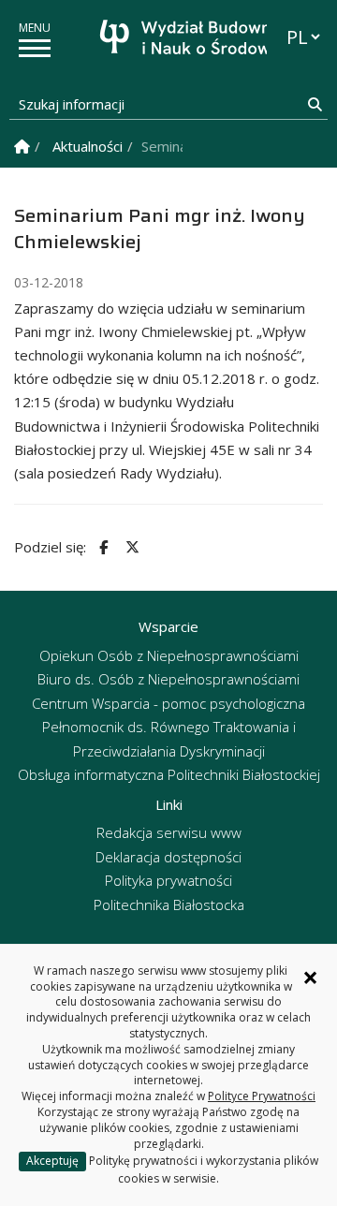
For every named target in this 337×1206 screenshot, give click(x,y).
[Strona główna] (173, 40)
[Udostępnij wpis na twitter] (130, 547)
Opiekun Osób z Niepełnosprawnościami (169, 655)
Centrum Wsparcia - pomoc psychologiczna (168, 703)
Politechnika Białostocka (169, 904)
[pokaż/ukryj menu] (35, 48)
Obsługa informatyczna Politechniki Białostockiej (169, 774)
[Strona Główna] (22, 146)
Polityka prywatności (168, 880)
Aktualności (87, 146)
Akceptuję (52, 1161)
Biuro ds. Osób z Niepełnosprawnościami (168, 678)
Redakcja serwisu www (169, 832)
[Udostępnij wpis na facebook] (101, 547)
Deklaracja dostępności (168, 856)
